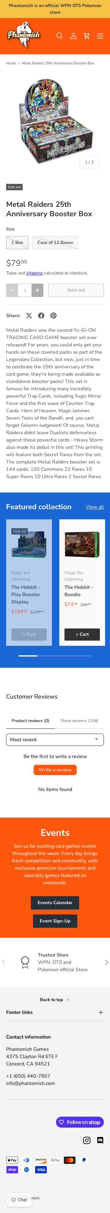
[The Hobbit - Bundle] (82, 544)
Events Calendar (55, 903)
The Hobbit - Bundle (78, 591)
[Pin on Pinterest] (53, 316)
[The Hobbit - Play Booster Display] (29, 544)
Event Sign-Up (55, 921)
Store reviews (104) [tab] (79, 721)
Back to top (52, 1000)
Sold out (76, 290)
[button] (87, 36)
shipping (34, 273)
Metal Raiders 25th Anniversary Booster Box (58, 63)
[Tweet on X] (29, 316)
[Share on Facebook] (41, 316)
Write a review (55, 770)
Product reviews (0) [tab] (31, 721)
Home (11, 63)
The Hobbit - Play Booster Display (25, 594)
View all (95, 507)
